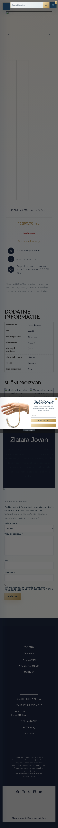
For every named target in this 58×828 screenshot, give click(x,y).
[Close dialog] (56, 399)
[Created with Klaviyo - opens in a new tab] (29, 430)
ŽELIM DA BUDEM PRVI (43, 420)
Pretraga (46, 5)
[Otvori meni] (6, 6)
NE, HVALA (43, 425)
